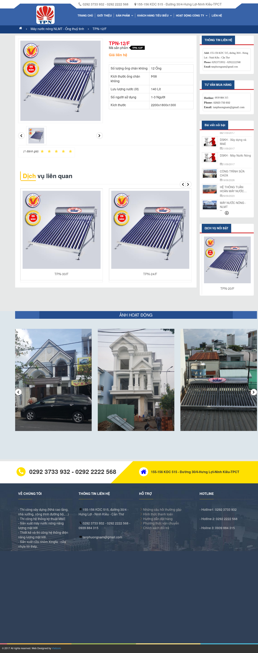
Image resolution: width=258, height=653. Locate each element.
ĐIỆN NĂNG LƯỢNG (233, 200)
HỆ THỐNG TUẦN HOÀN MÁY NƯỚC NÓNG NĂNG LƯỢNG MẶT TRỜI (234, 170)
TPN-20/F (227, 288)
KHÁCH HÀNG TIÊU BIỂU (153, 15)
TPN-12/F (100, 28)
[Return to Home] (20, 28)
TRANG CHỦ (85, 15)
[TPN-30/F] (62, 230)
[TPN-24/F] (150, 230)
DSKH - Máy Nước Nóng (235, 137)
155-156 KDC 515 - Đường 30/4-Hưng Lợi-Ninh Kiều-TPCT (179, 4)
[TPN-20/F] (227, 260)
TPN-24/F (150, 274)
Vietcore (56, 648)
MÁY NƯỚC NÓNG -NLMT (233, 186)
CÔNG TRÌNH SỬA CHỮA (232, 155)
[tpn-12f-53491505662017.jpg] (36, 135)
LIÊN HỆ (217, 15)
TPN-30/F (61, 274)
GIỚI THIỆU (104, 15)
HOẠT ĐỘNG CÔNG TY (190, 15)
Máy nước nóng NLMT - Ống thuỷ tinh (58, 28)
